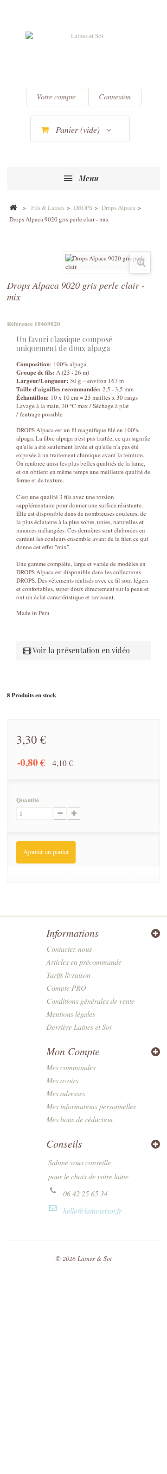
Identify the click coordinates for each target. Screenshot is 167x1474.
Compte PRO (66, 988)
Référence (20, 323)
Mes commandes (71, 1067)
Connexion (115, 96)
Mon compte (73, 1051)
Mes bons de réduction (79, 1119)
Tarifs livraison (68, 975)
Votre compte (56, 96)
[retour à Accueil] (13, 208)
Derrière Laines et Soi (78, 1027)
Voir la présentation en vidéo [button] (80, 650)
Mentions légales (70, 1014)
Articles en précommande (84, 962)
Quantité (27, 800)
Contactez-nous (69, 949)
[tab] (83, 650)
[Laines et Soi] (83, 56)
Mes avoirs (62, 1080)
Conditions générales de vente (90, 1001)
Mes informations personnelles (91, 1106)
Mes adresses (65, 1093)
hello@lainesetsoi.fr (92, 1210)
